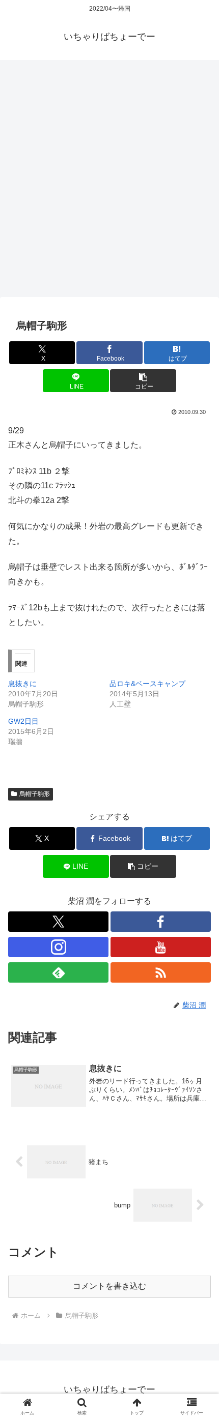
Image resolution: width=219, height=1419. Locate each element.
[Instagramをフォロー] (58, 947)
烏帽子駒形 (34, 793)
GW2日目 (23, 721)
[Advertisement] (109, 181)
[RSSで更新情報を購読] (161, 972)
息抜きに (22, 683)
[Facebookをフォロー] (161, 921)
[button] (143, 380)
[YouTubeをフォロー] (161, 947)
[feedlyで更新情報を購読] (58, 972)
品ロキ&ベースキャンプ (147, 683)
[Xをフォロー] (58, 921)
